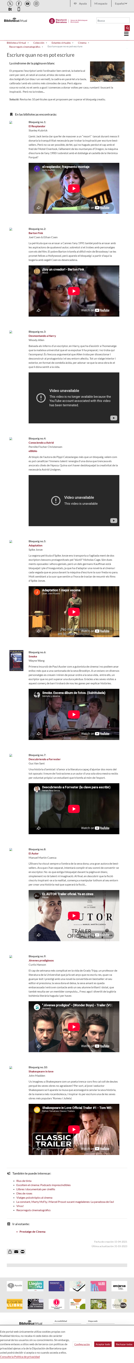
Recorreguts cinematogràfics (33, 1210)
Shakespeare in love (41, 1071)
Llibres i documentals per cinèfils (35, 1189)
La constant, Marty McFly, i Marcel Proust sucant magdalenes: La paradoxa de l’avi (65, 1201)
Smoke (33, 656)
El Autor (34, 853)
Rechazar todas (124, 1344)
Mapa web (93, 1321)
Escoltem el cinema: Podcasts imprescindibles (43, 1185)
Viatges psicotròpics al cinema (34, 1197)
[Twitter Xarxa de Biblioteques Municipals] (10, 3)
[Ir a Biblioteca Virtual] (68, 20)
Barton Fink (36, 233)
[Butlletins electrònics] (10, 8)
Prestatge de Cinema (32, 1231)
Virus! (20, 1206)
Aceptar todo (103, 1344)
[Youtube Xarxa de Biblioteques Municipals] (27, 3)
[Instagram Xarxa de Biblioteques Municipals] (36, 3)
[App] (19, 8)
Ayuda (83, 3)
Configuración (82, 1344)
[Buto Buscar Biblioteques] (127, 28)
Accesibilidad (61, 1321)
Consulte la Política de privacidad (20, 1356)
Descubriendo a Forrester (45, 759)
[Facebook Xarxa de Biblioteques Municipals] (19, 3)
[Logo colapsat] (126, 34)
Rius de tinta (23, 1180)
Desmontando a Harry (42, 335)
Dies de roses (24, 1193)
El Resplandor (37, 126)
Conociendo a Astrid (41, 442)
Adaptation (35, 545)
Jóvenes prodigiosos (41, 960)
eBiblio (33, 451)
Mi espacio (100, 3)
